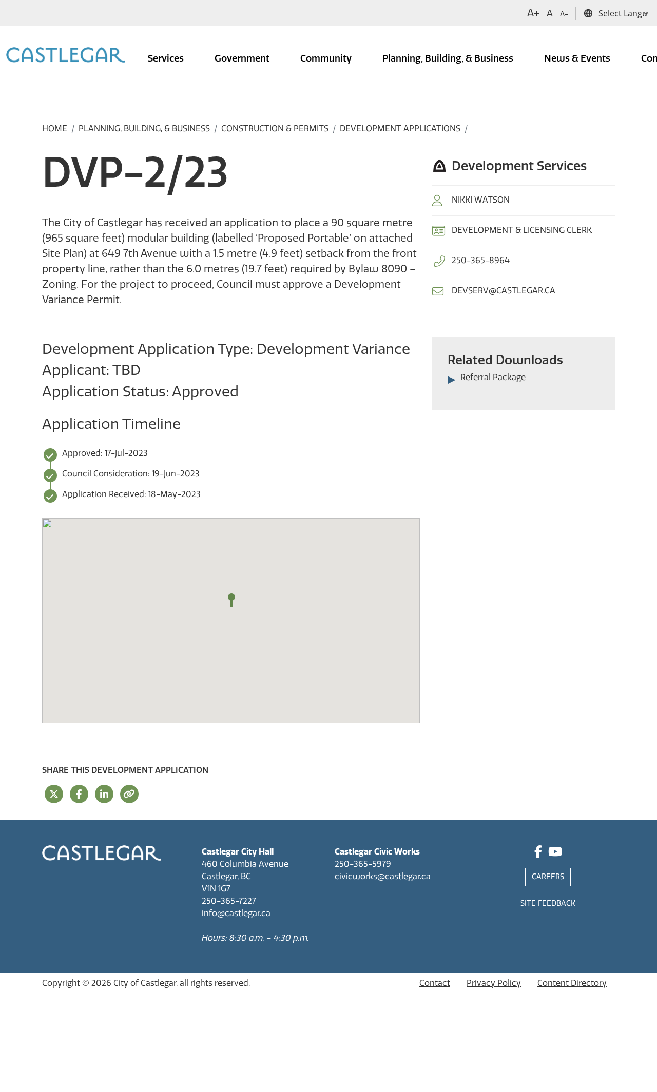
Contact (434, 983)
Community (327, 58)
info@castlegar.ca (236, 913)
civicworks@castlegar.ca (383, 876)
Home (54, 128)
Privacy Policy (494, 983)
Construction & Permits (274, 128)
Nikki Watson (481, 200)
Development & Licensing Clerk (522, 230)
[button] (231, 600)
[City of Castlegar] (65, 56)
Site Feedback (547, 903)
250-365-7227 (229, 901)
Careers (548, 876)
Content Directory (572, 983)
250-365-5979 (363, 864)
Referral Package (493, 377)
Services (167, 58)
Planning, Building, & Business (448, 58)
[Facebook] (538, 853)
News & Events (578, 58)
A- (564, 14)
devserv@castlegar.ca (503, 290)
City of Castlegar (144, 983)
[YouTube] (555, 853)
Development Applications (400, 128)
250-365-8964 (481, 260)
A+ (533, 13)
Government (243, 58)
